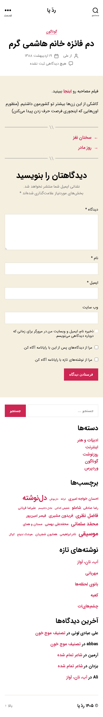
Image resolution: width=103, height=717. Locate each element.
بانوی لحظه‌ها (86, 584)
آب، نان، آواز (87, 562)
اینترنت (91, 447)
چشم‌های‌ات (88, 606)
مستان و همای (32, 524)
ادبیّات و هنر (87, 440)
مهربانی (91, 573)
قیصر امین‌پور (36, 516)
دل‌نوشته (35, 497)
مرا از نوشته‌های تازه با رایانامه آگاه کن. (63, 360)
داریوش (53, 499)
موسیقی (88, 533)
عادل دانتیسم (45, 508)
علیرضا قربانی (27, 508)
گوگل (12, 535)
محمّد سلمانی (84, 524)
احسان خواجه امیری (83, 499)
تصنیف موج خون (50, 633)
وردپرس (91, 468)
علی (66, 56)
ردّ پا (51, 10)
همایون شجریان (46, 534)
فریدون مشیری (61, 516)
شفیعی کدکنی (62, 508)
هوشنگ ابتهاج (25, 535)
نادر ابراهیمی (68, 534)
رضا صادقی (90, 508)
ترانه (63, 499)
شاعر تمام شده (69, 655)
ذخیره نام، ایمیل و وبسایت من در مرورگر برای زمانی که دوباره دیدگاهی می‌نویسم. (53, 333)
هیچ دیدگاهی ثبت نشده (48, 64)
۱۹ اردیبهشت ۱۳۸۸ (38, 56)
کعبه (94, 595)
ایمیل (92, 283)
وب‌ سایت (90, 307)
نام (94, 258)
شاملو (76, 508)
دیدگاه (91, 209)
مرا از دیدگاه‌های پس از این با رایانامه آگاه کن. (57, 347)
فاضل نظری (86, 515)
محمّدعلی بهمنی (57, 524)
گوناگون (51, 32)
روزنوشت (90, 454)
